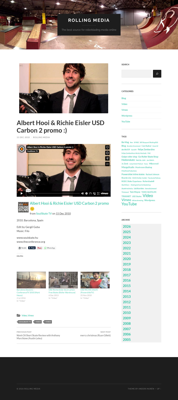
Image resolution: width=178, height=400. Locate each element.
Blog (124, 98)
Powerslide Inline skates (133, 174)
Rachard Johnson (152, 174)
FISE (149, 153)
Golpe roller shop (129, 156)
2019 (127, 264)
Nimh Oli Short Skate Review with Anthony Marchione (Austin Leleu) (38, 335)
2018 (127, 270)
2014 (127, 291)
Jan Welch (150, 160)
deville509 (126, 149)
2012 (127, 302)
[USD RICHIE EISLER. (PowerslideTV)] (95, 280)
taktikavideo (139, 188)
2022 (127, 248)
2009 (127, 318)
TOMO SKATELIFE (148, 192)
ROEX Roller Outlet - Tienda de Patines (146, 178)
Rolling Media (89, 20)
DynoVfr (134, 150)
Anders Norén (146, 389)
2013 (127, 296)
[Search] (157, 74)
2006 (127, 334)
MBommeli (154, 163)
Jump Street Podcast (136, 164)
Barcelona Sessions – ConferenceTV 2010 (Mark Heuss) (28, 292)
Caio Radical (146, 146)
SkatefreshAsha (127, 188)
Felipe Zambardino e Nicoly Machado (134, 153)
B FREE (136, 142)
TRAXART (126, 196)
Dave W (155, 146)
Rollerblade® (148, 181)
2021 (127, 253)
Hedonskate (128, 159)
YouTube (126, 121)
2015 (127, 286)
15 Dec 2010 (23, 137)
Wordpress (127, 115)
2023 (127, 243)
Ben (131, 142)
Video (24, 315)
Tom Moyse (135, 192)
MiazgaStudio (128, 167)
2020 (127, 259)
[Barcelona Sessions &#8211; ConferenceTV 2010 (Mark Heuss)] (31, 280)
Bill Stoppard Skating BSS (149, 142)
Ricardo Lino (126, 178)
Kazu (146, 164)
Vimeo (31, 315)
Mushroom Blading (143, 167)
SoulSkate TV (44, 213)
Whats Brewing (137, 200)
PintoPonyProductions (129, 171)
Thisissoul (125, 192)
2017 (127, 275)
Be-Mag (125, 142)
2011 (127, 307)
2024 (127, 237)
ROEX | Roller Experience (132, 181)
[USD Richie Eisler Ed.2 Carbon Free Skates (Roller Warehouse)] (63, 280)
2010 (127, 313)
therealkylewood (150, 188)
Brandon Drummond (133, 146)
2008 (127, 323)
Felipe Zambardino (146, 149)
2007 (127, 329)
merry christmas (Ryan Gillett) (95, 334)
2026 (127, 226)
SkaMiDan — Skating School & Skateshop (136, 185)
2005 (127, 340)
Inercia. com (140, 160)
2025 (127, 232)
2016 (127, 280)
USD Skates (137, 196)
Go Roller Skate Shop (148, 156)
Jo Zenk (125, 163)
